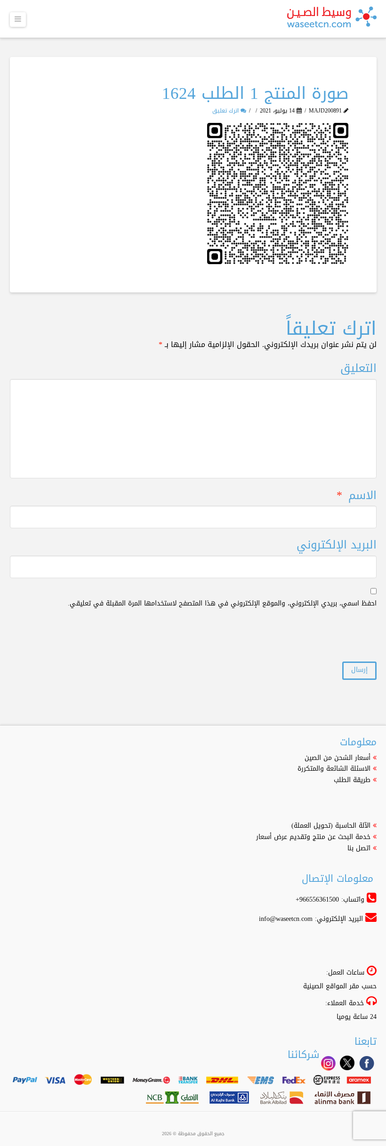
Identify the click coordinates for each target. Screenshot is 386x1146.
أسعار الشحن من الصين (337, 757)
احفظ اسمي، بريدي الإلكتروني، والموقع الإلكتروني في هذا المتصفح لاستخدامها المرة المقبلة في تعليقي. (222, 603)
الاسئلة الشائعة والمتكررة (334, 768)
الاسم (356, 495)
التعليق (358, 368)
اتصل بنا (358, 848)
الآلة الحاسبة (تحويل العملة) (330, 825)
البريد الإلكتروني (337, 545)
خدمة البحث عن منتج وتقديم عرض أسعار (313, 837)
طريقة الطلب (352, 780)
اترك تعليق (226, 110)
